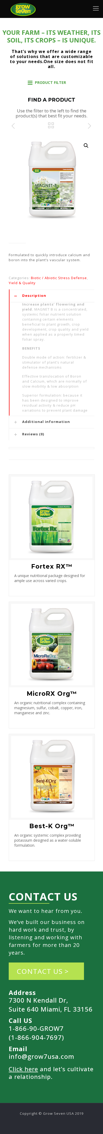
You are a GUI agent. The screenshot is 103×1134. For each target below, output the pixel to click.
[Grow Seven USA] (23, 8)
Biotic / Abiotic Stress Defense (59, 277)
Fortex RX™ (51, 566)
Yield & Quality (22, 282)
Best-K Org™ (51, 826)
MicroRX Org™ (52, 693)
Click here (23, 1069)
